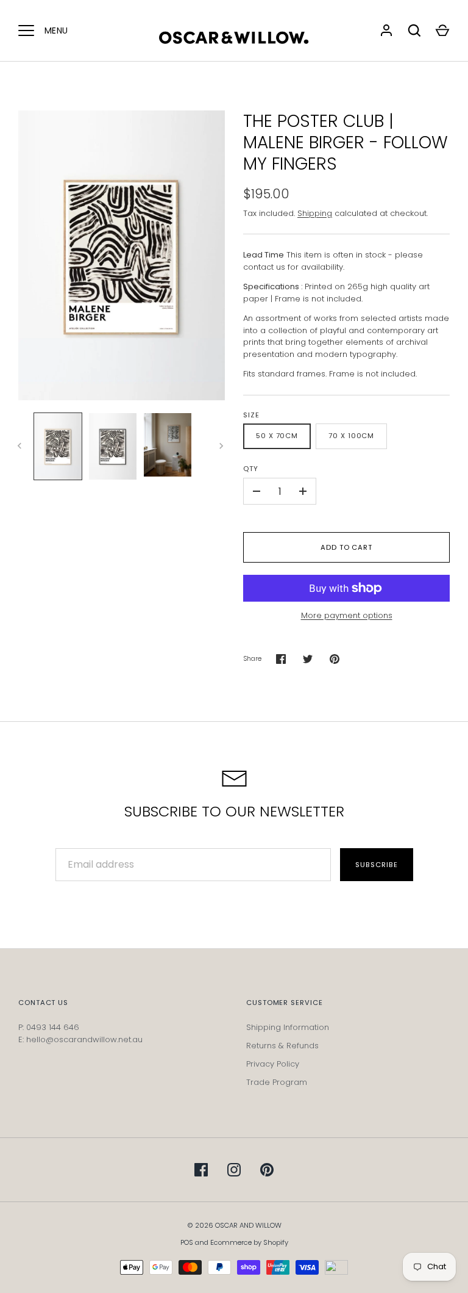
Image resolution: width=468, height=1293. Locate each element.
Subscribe (376, 865)
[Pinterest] (267, 1169)
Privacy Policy (272, 1064)
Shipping (314, 213)
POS (186, 1242)
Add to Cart (346, 547)
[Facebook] (201, 1169)
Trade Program (276, 1082)
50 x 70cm (277, 436)
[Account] (386, 30)
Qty (250, 469)
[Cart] (442, 30)
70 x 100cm (351, 436)
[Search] (414, 30)
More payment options (346, 615)
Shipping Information (287, 1027)
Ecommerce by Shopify (249, 1242)
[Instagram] (234, 1169)
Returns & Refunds (282, 1045)
